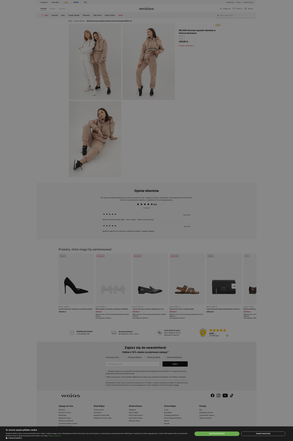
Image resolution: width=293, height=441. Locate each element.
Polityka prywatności (55, 436)
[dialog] (146, 220)
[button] (97, 438)
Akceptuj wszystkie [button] (217, 434)
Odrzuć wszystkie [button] (263, 434)
